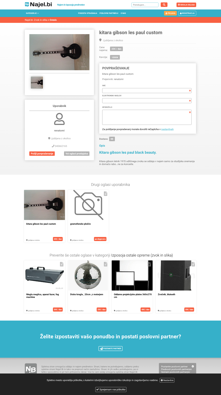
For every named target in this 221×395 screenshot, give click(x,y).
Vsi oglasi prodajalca (77, 153)
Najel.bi (29, 19)
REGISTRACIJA (188, 13)
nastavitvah (167, 129)
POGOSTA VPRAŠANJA (87, 13)
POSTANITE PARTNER (112, 348)
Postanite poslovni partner (174, 366)
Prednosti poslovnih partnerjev (176, 369)
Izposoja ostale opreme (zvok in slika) (142, 255)
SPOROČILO (107, 107)
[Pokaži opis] (61, 193)
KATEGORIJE (31, 13)
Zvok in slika (40, 19)
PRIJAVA (171, 13)
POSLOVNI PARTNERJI (109, 13)
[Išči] (164, 4)
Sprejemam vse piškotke (112, 389)
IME (104, 86)
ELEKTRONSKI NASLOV (111, 96)
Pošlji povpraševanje (42, 153)
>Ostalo (52, 19)
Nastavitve (168, 380)
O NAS (123, 13)
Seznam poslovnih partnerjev (175, 372)
